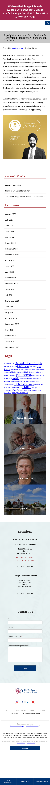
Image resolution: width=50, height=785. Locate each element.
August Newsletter (13, 185)
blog (32, 710)
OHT (24, 381)
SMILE (26, 387)
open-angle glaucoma (32, 381)
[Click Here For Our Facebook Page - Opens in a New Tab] (22, 702)
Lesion (21, 378)
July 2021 (9, 295)
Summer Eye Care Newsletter (17, 191)
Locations (25, 508)
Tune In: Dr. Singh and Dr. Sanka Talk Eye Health (25, 196)
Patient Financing (25, 418)
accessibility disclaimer (31, 713)
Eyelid (22, 369)
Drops (7, 366)
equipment (13, 366)
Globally (33, 375)
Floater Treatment (10, 375)
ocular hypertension (16, 381)
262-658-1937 (31, 743)
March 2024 (10, 243)
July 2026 (9, 220)
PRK (43, 384)
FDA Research (30, 372)
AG (5, 363)
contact (42, 710)
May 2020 (9, 312)
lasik (15, 378)
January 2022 (11, 289)
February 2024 (11, 249)
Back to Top (25, 748)
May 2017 (9, 330)
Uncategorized (17, 48)
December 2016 (12, 347)
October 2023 (11, 260)
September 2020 (12, 301)
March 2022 (10, 277)
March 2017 (10, 335)
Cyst (13, 363)
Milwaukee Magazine (34, 378)
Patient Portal (25, 448)
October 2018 (11, 318)
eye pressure (29, 369)
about (8, 710)
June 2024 (9, 231)
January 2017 (11, 341)
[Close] (47, 23)
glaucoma (23, 374)
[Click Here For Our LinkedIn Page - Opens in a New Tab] (27, 702)
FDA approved (17, 372)
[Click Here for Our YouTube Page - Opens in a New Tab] (33, 702)
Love (25, 378)
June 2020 (9, 306)
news (7, 381)
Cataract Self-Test (25, 478)
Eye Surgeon (37, 369)
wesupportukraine (20, 392)
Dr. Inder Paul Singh (28, 363)
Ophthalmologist (9, 384)
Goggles (39, 375)
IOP (43, 375)
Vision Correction (37, 390)
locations (14, 713)
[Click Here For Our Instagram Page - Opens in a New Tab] (17, 702)
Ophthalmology (24, 384)
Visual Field (7, 393)
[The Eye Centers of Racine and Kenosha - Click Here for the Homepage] (25, 691)
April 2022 (9, 272)
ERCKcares (23, 366)
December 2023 (12, 254)
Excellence (33, 366)
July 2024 (9, 225)
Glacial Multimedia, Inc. (32, 726)
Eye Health (15, 369)
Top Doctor (18, 390)
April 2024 (9, 237)
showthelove (16, 387)
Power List (37, 384)
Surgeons (36, 387)
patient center (20, 710)
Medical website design (17, 726)
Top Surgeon (27, 390)
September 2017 (12, 324)
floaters (40, 372)
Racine (7, 387)
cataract (8, 363)
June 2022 (9, 266)
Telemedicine (8, 390)
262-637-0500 (21, 743)
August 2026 (10, 214)
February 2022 (11, 283)
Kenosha (8, 378)
